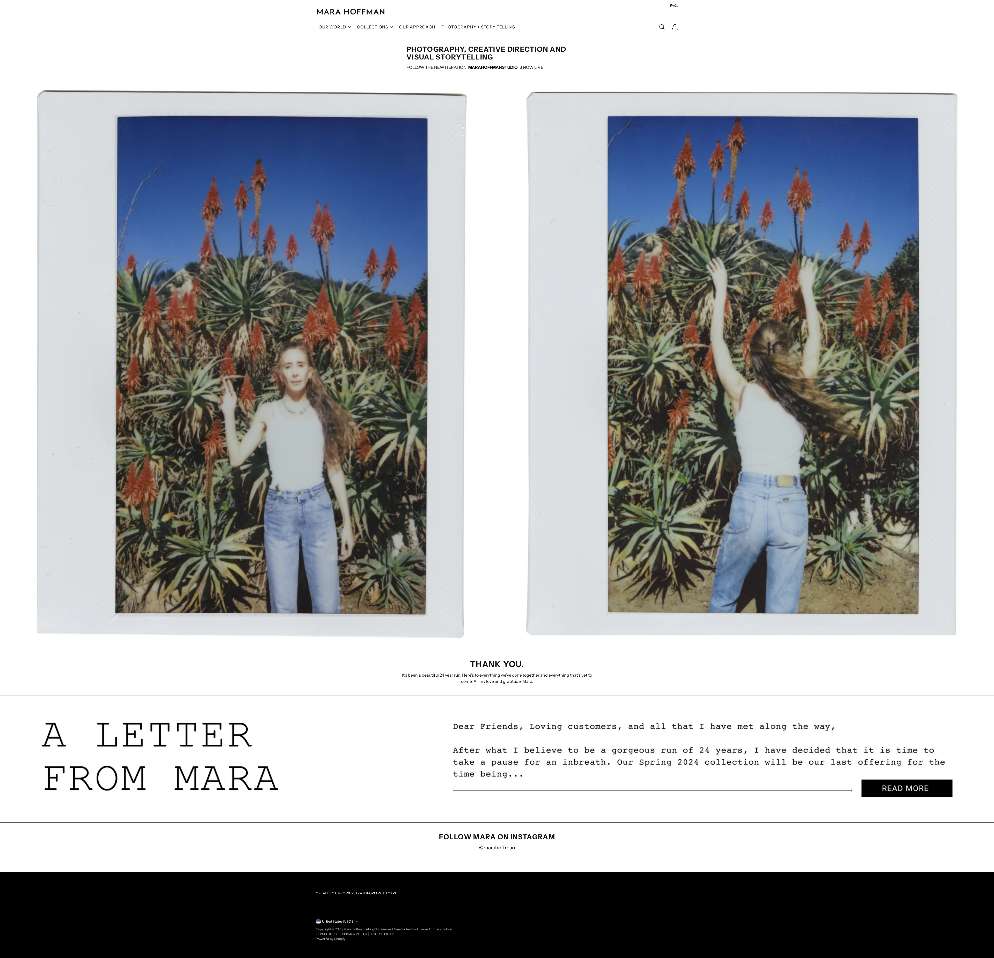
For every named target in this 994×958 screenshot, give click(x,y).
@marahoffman (497, 847)
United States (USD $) (338, 921)
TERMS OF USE (327, 934)
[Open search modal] (662, 27)
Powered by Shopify (331, 939)
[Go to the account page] (673, 27)
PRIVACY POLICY (355, 934)
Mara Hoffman (353, 929)
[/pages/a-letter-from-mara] (497, 759)
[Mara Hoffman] (351, 12)
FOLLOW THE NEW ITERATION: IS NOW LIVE (474, 67)
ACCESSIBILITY (382, 934)
